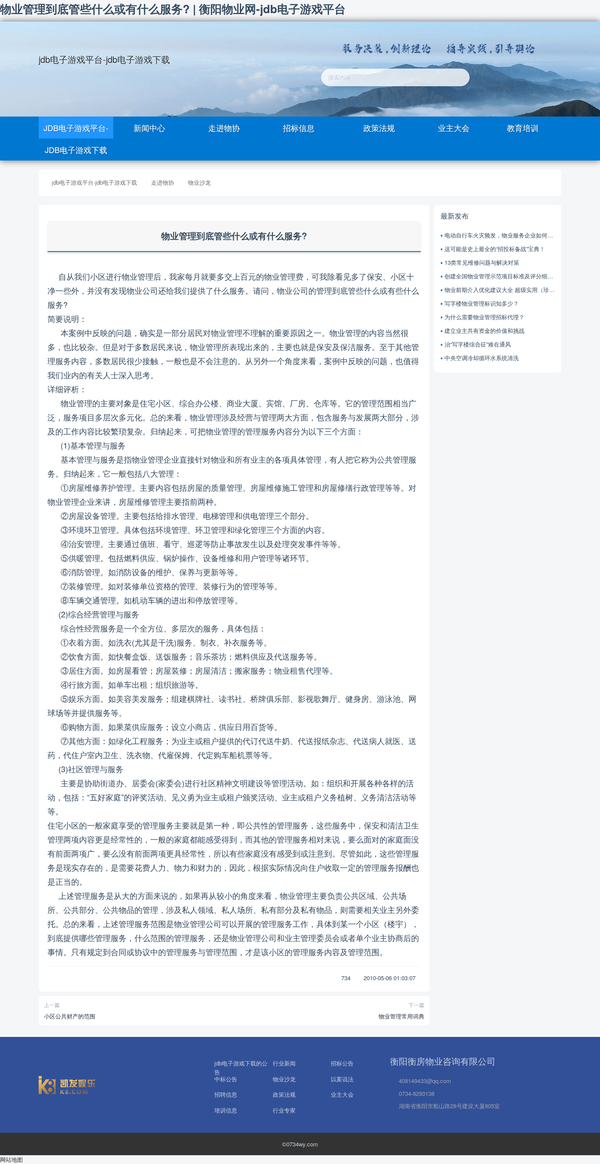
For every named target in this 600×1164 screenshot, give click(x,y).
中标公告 (225, 1078)
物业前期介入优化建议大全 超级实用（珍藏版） (500, 289)
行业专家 (284, 1110)
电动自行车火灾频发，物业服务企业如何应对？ (500, 235)
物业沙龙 (199, 182)
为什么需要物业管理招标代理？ (484, 317)
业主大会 (453, 127)
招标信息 (299, 127)
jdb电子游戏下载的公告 (240, 1062)
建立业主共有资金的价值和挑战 (484, 330)
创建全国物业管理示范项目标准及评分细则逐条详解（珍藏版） (500, 276)
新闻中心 (149, 127)
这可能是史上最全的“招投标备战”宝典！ (495, 248)
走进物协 (224, 127)
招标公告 (342, 1062)
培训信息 (225, 1110)
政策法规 (378, 127)
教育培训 (523, 127)
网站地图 (11, 1159)
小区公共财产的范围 (69, 1016)
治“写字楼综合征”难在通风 (478, 344)
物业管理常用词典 (401, 1016)
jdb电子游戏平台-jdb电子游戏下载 (104, 59)
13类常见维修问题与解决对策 (482, 262)
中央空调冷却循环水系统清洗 (482, 358)
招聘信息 (225, 1093)
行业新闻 (284, 1062)
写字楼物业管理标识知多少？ (482, 303)
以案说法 (342, 1078)
